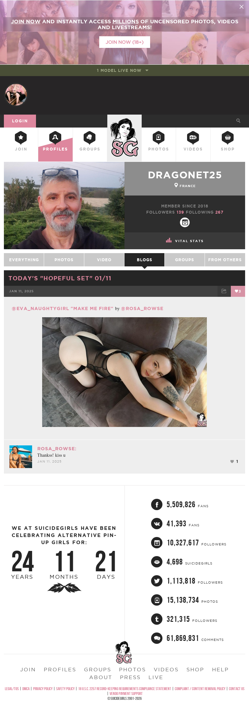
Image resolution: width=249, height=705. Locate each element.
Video (104, 260)
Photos (158, 149)
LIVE (155, 677)
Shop (228, 149)
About (100, 677)
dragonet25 (185, 174)
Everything (24, 260)
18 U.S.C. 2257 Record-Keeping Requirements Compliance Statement (124, 688)
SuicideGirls (124, 120)
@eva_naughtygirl (40, 308)
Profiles (55, 149)
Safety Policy (65, 688)
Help (220, 669)
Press (130, 677)
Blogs (144, 260)
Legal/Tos (12, 688)
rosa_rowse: (57, 448)
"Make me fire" (93, 308)
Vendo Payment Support (126, 693)
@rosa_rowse (142, 308)
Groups (90, 149)
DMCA (26, 688)
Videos (193, 149)
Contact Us (236, 688)
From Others (225, 260)
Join (21, 149)
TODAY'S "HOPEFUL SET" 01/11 (60, 278)
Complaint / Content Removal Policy (200, 688)
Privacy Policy (43, 688)
